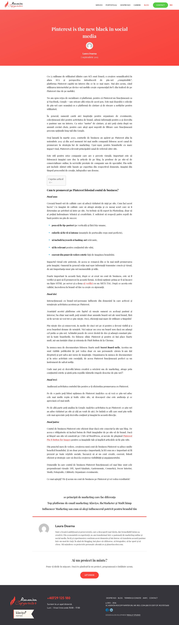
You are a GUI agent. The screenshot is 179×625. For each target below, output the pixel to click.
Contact (160, 5)
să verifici (88, 283)
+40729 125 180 (58, 598)
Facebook (107, 610)
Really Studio (133, 615)
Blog (146, 5)
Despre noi (125, 5)
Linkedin (111, 610)
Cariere (137, 5)
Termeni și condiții (132, 598)
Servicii (99, 5)
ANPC (145, 598)
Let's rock (89, 575)
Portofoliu (111, 5)
